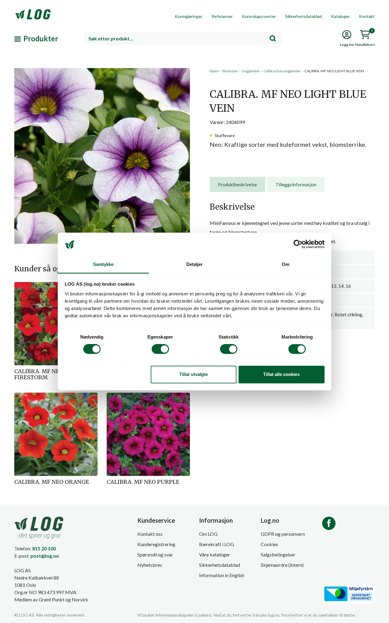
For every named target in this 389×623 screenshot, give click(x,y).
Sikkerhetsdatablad (303, 16)
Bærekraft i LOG (216, 544)
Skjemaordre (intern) (282, 565)
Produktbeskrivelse (237, 184)
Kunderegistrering (156, 544)
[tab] (237, 184)
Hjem (214, 71)
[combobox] (183, 38)
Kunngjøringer (188, 16)
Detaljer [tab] (194, 264)
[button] (102, 124)
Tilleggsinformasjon (295, 184)
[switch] (160, 349)
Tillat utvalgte (193, 374)
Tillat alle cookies (281, 374)
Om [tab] (285, 264)
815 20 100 (44, 548)
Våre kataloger (214, 554)
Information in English (221, 575)
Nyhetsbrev (149, 565)
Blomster (230, 71)
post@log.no (44, 556)
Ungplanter (251, 71)
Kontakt (367, 16)
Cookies (269, 544)
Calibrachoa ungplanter (282, 71)
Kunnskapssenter (259, 16)
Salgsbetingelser (278, 554)
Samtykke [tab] (103, 264)
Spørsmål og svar (155, 554)
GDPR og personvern (283, 534)
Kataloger (340, 16)
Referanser (222, 16)
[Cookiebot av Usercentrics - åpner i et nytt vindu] (298, 244)
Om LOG (208, 534)
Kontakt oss (150, 534)
